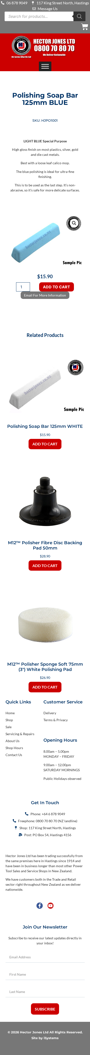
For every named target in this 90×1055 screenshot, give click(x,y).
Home (10, 713)
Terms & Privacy (55, 720)
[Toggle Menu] (45, 66)
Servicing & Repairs (20, 734)
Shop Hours (14, 748)
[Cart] (84, 26)
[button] (74, 223)
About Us (12, 741)
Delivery (49, 713)
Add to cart (56, 286)
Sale (9, 727)
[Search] (79, 16)
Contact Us (14, 755)
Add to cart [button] (45, 444)
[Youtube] (51, 906)
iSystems (51, 1038)
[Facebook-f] (39, 906)
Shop (9, 720)
